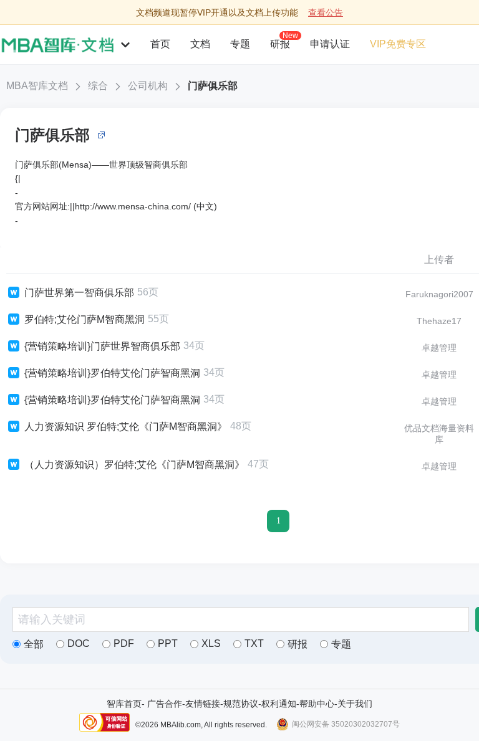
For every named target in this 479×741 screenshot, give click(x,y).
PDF (124, 643)
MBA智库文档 (37, 85)
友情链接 (202, 704)
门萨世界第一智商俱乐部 (79, 292)
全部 (34, 644)
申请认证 (330, 44)
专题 (240, 44)
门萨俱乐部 (213, 85)
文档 (200, 44)
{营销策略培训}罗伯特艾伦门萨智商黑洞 (112, 373)
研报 (280, 43)
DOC (78, 643)
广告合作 (164, 704)
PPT (168, 643)
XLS (211, 643)
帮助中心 (316, 704)
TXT (254, 643)
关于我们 (354, 704)
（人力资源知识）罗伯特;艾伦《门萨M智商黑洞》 (134, 464)
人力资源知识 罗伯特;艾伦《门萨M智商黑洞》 (125, 426)
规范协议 (240, 704)
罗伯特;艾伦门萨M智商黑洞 (84, 319)
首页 (160, 44)
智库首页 (124, 704)
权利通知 (278, 704)
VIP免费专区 (398, 44)
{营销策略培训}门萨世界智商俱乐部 (102, 346)
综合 (98, 85)
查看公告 (325, 12)
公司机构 (148, 85)
